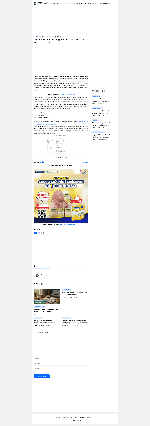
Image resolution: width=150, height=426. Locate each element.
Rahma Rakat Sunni (40, 314)
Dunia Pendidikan (39, 306)
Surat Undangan (77, 3)
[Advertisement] (75, 21)
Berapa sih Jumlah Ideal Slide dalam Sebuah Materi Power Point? (45, 323)
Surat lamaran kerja (63, 3)
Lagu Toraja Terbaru (105, 3)
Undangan (95, 120)
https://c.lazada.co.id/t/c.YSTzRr (69, 224)
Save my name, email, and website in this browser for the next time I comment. (56, 372)
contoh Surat (96, 96)
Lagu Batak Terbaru (90, 3)
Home (53, 3)
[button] (114, 3)
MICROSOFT (66, 289)
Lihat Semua (84, 162)
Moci (36, 42)
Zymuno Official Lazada (67, 94)
